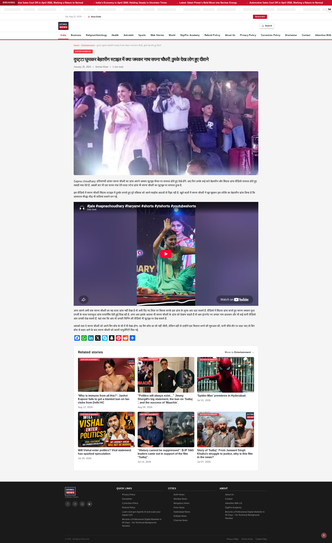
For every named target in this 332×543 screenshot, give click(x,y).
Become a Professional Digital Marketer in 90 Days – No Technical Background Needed (142, 522)
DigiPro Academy (190, 35)
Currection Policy (270, 35)
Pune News (179, 507)
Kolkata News (180, 516)
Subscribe (260, 17)
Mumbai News (180, 499)
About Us (230, 35)
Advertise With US (233, 503)
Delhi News (179, 494)
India (63, 35)
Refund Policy (212, 35)
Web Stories (157, 35)
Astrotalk (128, 35)
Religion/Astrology (96, 35)
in (82, 504)
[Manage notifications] (324, 535)
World (172, 35)
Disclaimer (291, 35)
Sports (142, 35)
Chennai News (181, 520)
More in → (239, 352)
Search (268, 26)
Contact (306, 35)
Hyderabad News (182, 512)
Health (115, 35)
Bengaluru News (181, 503)
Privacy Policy (248, 35)
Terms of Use (247, 539)
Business (76, 35)
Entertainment (83, 51)
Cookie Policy (261, 539)
